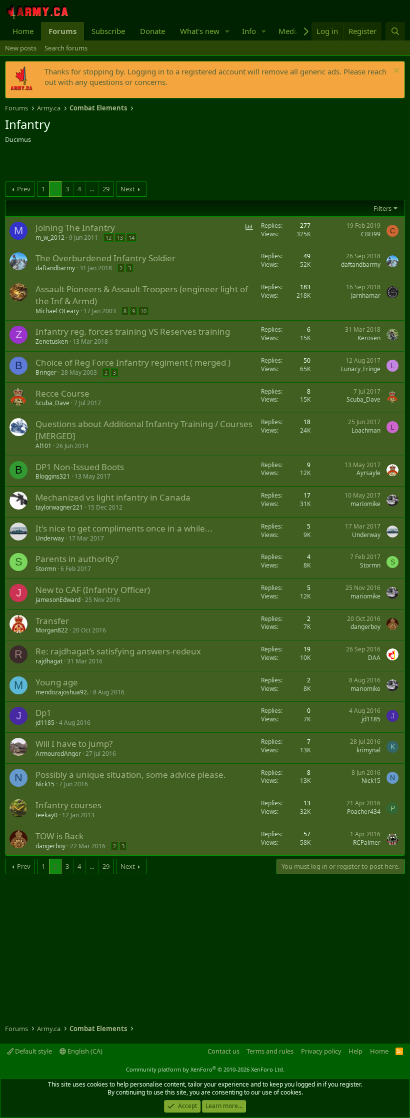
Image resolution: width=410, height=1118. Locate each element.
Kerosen (369, 338)
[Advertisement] (122, 164)
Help (355, 1051)
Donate (152, 31)
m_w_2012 (50, 237)
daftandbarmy (55, 268)
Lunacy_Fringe (360, 369)
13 (120, 237)
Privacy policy (321, 1051)
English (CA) (84, 1051)
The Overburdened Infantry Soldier (106, 258)
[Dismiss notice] (395, 71)
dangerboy (365, 626)
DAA (374, 657)
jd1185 (45, 722)
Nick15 (45, 784)
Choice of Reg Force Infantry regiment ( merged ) (133, 362)
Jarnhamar (365, 295)
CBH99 (370, 234)
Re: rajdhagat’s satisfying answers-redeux (118, 651)
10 (143, 311)
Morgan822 (52, 630)
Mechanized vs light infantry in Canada (113, 497)
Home (23, 31)
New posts (20, 47)
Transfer (52, 620)
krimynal (368, 750)
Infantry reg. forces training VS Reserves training (133, 331)
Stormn (46, 568)
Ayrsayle (368, 473)
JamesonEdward (58, 599)
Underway (50, 538)
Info (249, 31)
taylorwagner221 (59, 507)
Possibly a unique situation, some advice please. (131, 774)
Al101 (44, 446)
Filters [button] (383, 208)
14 (131, 237)
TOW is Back (60, 836)
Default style (33, 1051)
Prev (23, 188)
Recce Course (63, 393)
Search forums (66, 47)
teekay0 (47, 815)
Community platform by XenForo (205, 1069)
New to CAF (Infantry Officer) (93, 589)
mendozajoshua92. (62, 692)
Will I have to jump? (74, 743)
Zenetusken (52, 341)
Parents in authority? (77, 558)
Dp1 (44, 712)
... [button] (92, 188)
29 (106, 188)
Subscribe (108, 31)
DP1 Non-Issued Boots (80, 467)
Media (289, 31)
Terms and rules (270, 1051)
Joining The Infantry (75, 227)
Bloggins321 (53, 476)
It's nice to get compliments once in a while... (124, 528)
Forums (62, 31)
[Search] (395, 31)
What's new (200, 31)
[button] (227, 31)
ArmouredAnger (58, 753)
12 (109, 237)
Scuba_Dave (53, 403)
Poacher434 (363, 811)
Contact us (224, 1051)
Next (127, 188)
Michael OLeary (57, 311)
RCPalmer (366, 842)
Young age (57, 682)
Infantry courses (69, 805)
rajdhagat (49, 661)
